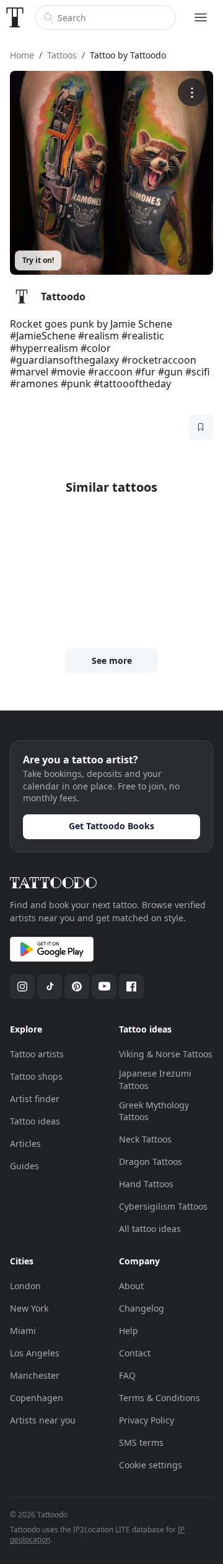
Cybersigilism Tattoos (163, 1206)
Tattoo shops (36, 1076)
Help (128, 1330)
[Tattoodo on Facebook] (131, 986)
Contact (135, 1353)
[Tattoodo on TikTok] (49, 986)
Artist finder (34, 1099)
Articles (25, 1143)
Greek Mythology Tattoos (154, 1111)
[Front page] (15, 17)
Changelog (141, 1308)
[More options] (192, 92)
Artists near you (43, 1420)
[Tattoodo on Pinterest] (76, 986)
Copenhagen (36, 1398)
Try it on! (38, 260)
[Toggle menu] (200, 17)
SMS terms (141, 1442)
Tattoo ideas (35, 1121)
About (131, 1286)
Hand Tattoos (146, 1184)
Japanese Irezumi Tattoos (155, 1079)
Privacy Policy (146, 1420)
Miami (23, 1330)
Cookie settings (150, 1465)
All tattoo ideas (150, 1229)
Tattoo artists (37, 1054)
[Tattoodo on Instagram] (22, 986)
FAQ (127, 1375)
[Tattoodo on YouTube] (104, 986)
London (25, 1286)
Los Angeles (34, 1353)
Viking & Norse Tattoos (165, 1054)
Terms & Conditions (159, 1398)
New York (29, 1308)
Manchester (34, 1375)
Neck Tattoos (145, 1139)
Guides (24, 1166)
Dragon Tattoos (150, 1161)
